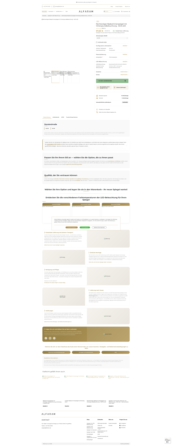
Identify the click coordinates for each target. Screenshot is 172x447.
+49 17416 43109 (49, 425)
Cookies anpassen (71, 227)
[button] (117, 11)
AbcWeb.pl (127, 443)
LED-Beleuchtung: (100, 64)
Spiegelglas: (99, 57)
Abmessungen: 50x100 (101, 35)
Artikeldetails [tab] (56, 117)
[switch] (167, 442)
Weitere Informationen (99, 227)
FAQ (116, 352)
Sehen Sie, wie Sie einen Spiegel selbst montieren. (100, 262)
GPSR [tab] (62, 117)
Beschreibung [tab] (46, 117)
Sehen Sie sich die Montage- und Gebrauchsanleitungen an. (58, 321)
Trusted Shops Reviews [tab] (71, 117)
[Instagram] (50, 338)
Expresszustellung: (100, 50)
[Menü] (170, 438)
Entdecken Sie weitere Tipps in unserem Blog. (54, 282)
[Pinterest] (54, 338)
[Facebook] (46, 338)
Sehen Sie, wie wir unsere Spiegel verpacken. (54, 245)
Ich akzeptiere (85, 227)
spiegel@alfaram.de (46, 427)
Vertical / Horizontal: (101, 48)
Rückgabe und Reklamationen (86, 352)
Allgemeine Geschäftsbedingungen (56, 352)
